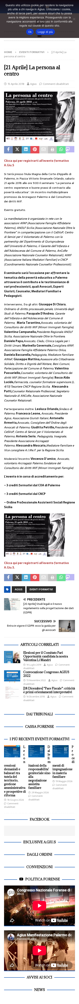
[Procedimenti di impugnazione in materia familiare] (60, 751)
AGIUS (18, 589)
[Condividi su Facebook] (8, 149)
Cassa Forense (39, 726)
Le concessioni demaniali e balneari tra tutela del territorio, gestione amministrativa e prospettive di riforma (15, 771)
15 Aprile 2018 (16, 84)
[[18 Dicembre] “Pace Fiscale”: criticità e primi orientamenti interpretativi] (12, 693)
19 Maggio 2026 (64, 781)
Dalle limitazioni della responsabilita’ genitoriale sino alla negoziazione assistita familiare (39, 767)
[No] (74, 19)
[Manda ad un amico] (43, 149)
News (39, 989)
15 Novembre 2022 (36, 680)
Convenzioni (39, 867)
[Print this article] (52, 149)
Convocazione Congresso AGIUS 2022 (46, 674)
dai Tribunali (39, 714)
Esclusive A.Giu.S (39, 842)
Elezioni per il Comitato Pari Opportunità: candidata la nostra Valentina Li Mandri (45, 656)
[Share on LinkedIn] (26, 149)
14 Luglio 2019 (34, 665)
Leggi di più (45, 31)
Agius (33, 84)
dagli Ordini (39, 854)
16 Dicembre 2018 (36, 696)
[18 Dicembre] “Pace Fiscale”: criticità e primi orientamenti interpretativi (49, 690)
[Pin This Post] (34, 149)
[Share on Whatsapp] (61, 149)
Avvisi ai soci (39, 977)
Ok (30, 31)
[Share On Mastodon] (70, 149)
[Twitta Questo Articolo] (17, 149)
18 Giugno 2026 (15, 800)
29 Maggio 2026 (40, 792)
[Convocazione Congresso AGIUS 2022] (12, 676)
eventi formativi (41, 589)
